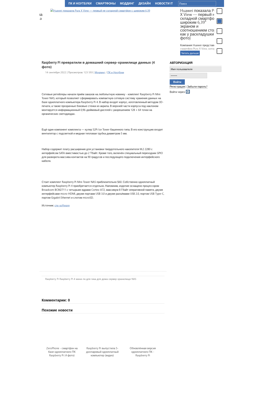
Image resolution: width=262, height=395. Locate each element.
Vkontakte (188, 91)
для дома (102, 279)
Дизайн (144, 3)
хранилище (124, 279)
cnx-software (62, 205)
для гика (91, 279)
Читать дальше (179, 53)
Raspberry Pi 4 (67, 279)
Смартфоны (106, 3)
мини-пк (81, 279)
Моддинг (100, 72)
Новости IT (164, 3)
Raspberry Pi (52, 279)
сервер (113, 279)
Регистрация (177, 86)
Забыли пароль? (197, 86)
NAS (134, 279)
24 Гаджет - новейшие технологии (51, 3)
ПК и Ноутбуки (115, 72)
